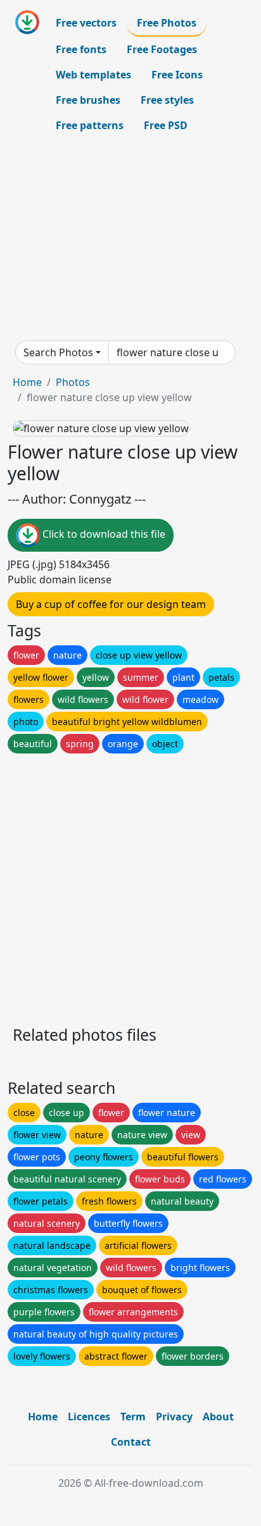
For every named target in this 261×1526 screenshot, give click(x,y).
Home (27, 382)
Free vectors (86, 23)
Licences (89, 1417)
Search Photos (58, 352)
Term (133, 1417)
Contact (131, 1442)
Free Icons (177, 75)
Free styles (167, 100)
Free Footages (162, 49)
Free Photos (166, 23)
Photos (73, 382)
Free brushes (88, 100)
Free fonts (81, 49)
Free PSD (166, 125)
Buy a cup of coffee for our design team (111, 604)
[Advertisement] (130, 239)
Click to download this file (102, 534)
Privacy (174, 1417)
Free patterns (90, 125)
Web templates (93, 75)
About (218, 1417)
